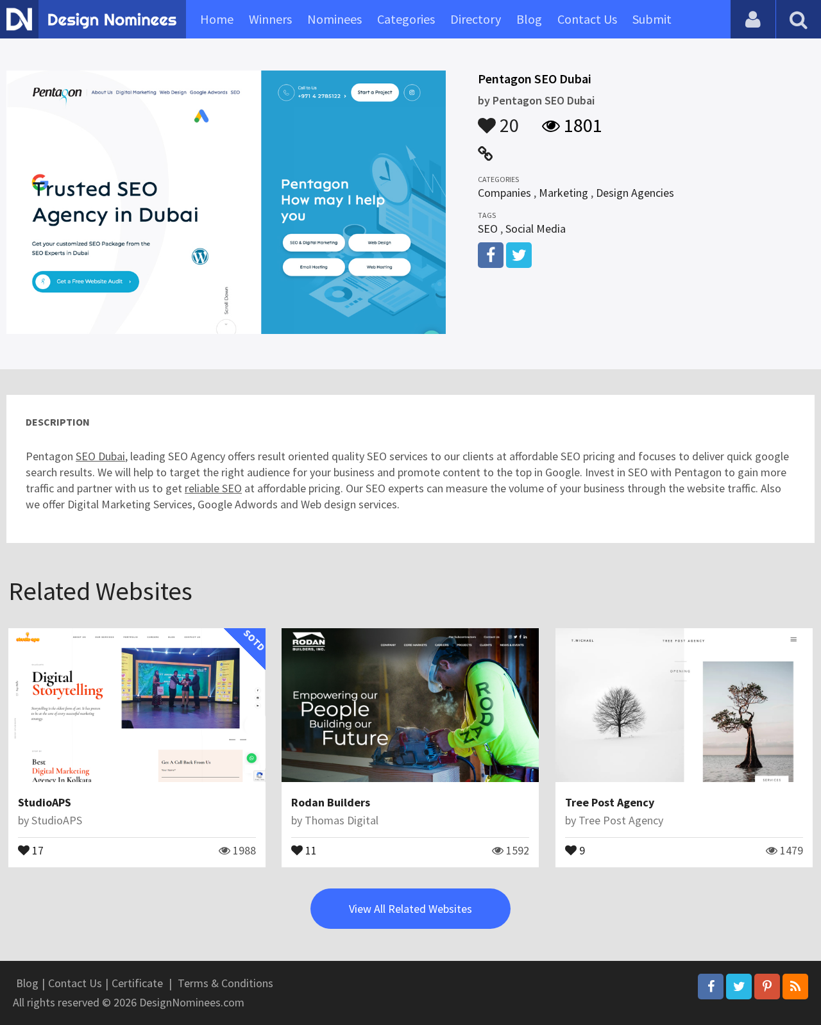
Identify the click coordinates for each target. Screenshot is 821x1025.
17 (37, 849)
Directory (475, 19)
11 (310, 849)
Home (216, 19)
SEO (488, 228)
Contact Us (587, 19)
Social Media (535, 228)
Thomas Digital (341, 820)
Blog (529, 19)
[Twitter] (739, 986)
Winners (270, 19)
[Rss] (795, 986)
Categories (406, 19)
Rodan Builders (330, 802)
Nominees (334, 19)
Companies (504, 192)
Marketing (563, 192)
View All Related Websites (410, 908)
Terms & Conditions (225, 983)
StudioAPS (44, 802)
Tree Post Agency (609, 802)
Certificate (137, 983)
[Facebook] (711, 986)
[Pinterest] (767, 986)
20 (507, 119)
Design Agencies (635, 192)
